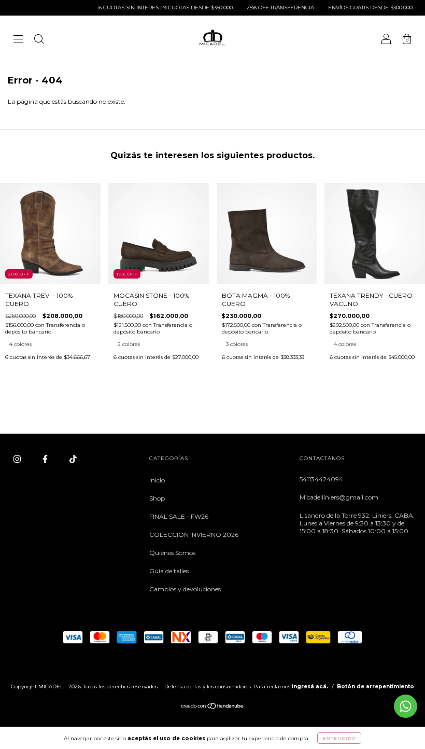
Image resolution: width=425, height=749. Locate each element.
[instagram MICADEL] (18, 459)
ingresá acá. (310, 686)
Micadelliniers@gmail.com (339, 497)
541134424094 (321, 479)
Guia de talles (169, 571)
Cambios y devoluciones (185, 589)
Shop (157, 498)
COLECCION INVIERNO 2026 (193, 534)
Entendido (339, 738)
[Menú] (18, 40)
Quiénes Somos (172, 553)
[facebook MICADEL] (46, 459)
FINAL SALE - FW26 (178, 516)
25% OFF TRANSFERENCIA (271, 7)
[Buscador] (39, 40)
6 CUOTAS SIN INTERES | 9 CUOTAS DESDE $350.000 (156, 7)
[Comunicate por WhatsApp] (405, 706)
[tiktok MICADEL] (73, 459)
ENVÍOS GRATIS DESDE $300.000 (361, 7)
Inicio (157, 480)
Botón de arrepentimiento (375, 686)
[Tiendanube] (212, 707)
